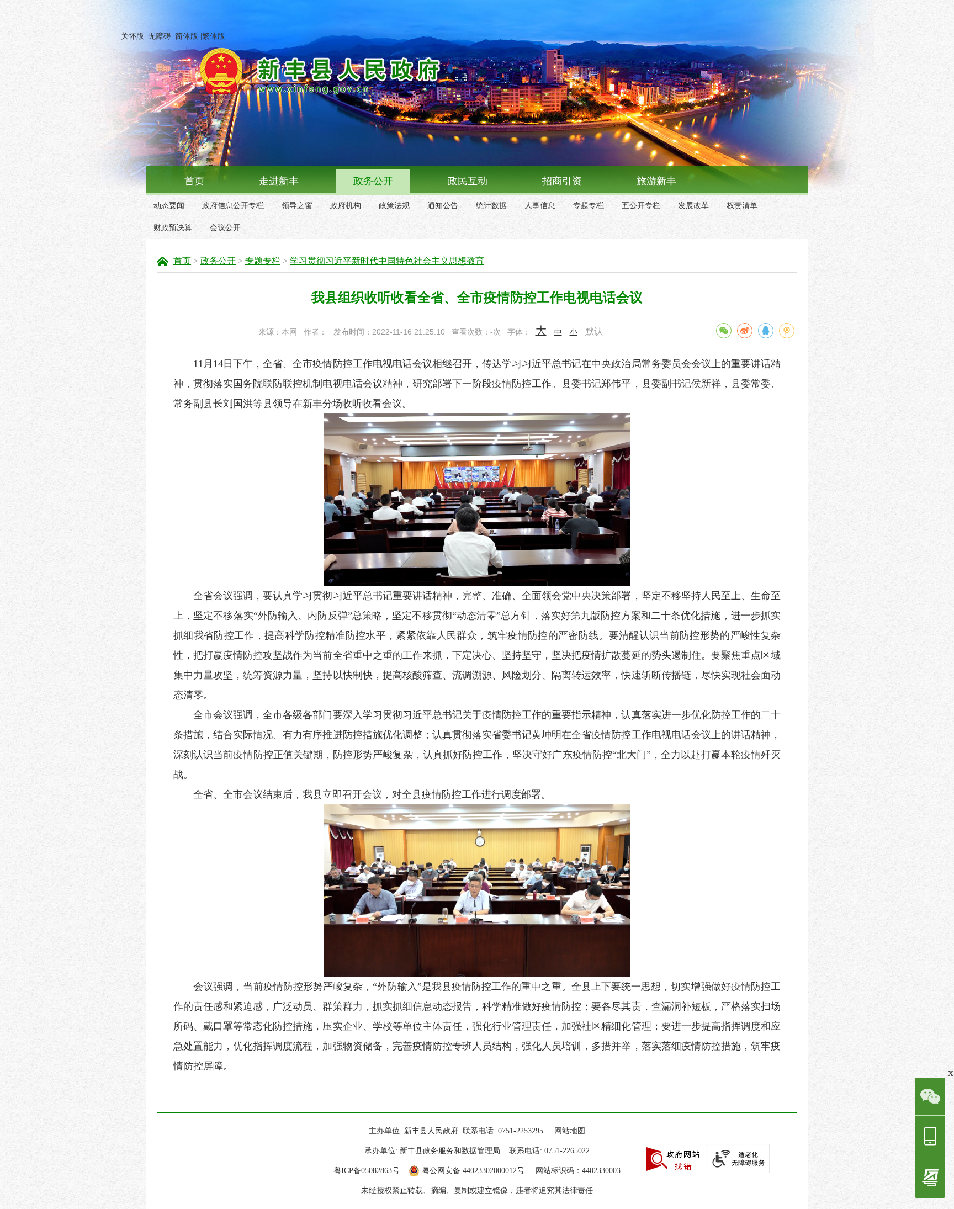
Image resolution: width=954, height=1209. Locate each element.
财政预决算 (172, 228)
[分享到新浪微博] (744, 330)
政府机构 (345, 206)
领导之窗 (297, 206)
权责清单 (742, 206)
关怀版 (132, 36)
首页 (194, 181)
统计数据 (491, 206)
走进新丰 (279, 181)
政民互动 (467, 181)
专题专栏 (588, 206)
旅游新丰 (656, 181)
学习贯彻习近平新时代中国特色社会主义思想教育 (387, 261)
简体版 (186, 36)
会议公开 (225, 228)
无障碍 (159, 36)
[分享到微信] (724, 330)
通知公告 (442, 206)
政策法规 (394, 206)
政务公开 (373, 181)
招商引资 (562, 181)
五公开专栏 (641, 206)
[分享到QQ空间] (786, 330)
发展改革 (693, 206)
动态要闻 (168, 206)
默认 (594, 331)
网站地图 (569, 1131)
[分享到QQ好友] (765, 330)
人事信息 (539, 206)
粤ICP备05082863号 (366, 1170)
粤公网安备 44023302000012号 (473, 1170)
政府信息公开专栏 (233, 206)
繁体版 (213, 36)
